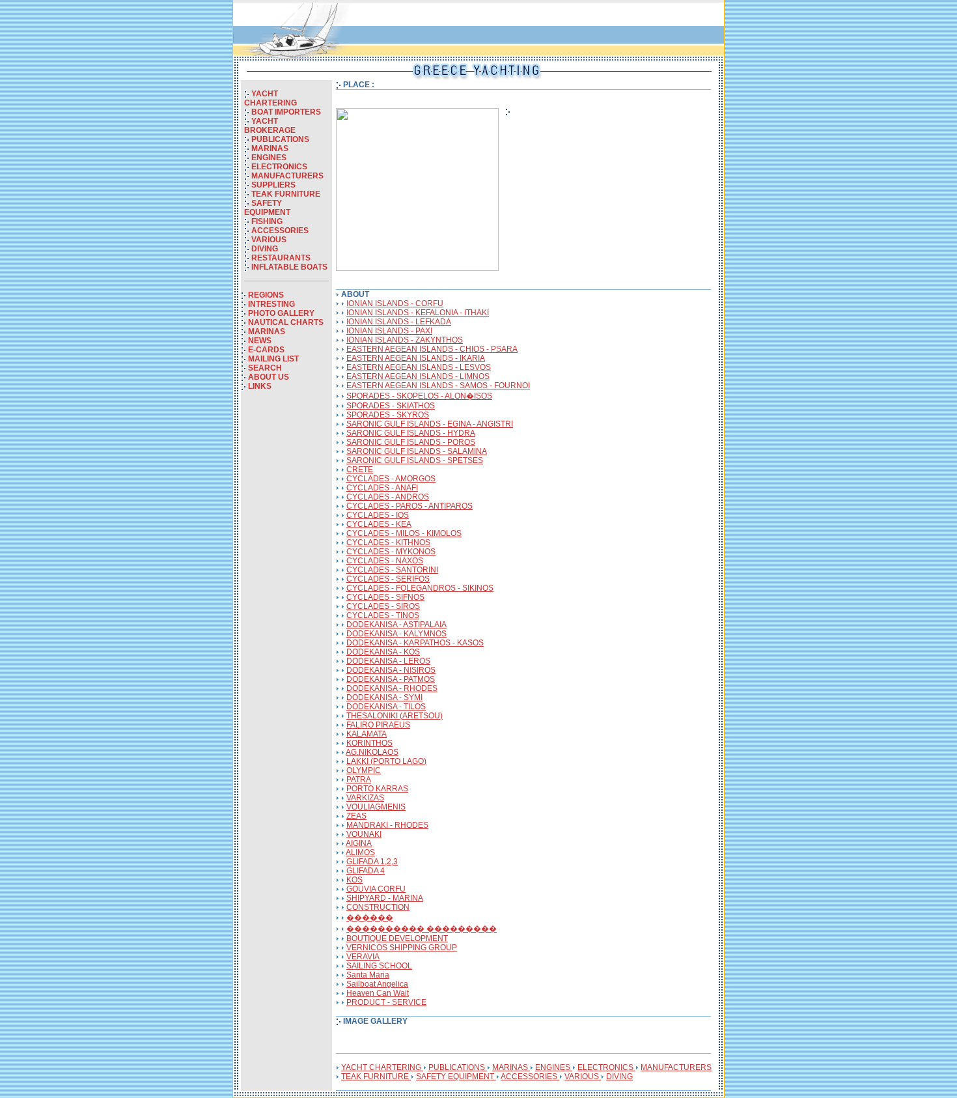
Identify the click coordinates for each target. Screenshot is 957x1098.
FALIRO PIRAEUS (378, 724)
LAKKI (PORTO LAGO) (386, 761)
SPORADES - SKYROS (387, 414)
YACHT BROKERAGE (270, 126)
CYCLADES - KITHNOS (388, 542)
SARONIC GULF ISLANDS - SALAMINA (416, 451)
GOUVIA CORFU (376, 889)
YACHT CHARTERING (270, 98)
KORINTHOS (369, 743)
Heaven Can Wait (377, 993)
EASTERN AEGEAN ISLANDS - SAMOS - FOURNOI (438, 385)
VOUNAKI (363, 834)
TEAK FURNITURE (285, 194)
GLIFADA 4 (365, 870)
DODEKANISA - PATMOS (390, 679)
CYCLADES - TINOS (382, 615)
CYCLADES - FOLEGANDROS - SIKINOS (419, 588)
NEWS (259, 340)
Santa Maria (367, 974)
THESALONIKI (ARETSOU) (394, 715)
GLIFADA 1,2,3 (372, 861)
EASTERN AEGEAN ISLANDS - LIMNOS (418, 376)
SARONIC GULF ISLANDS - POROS (410, 442)
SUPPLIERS (273, 185)
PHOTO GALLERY (281, 313)
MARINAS (269, 148)
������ (369, 917)
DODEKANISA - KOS (383, 651)
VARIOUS (268, 239)
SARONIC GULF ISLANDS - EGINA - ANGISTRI (429, 424)
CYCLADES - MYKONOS (391, 551)
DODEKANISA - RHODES (391, 688)
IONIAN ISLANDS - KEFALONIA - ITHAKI (417, 312)
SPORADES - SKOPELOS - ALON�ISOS (419, 396)
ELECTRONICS (279, 166)
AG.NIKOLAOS (372, 752)
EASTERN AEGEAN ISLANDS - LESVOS (418, 367)
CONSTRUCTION (377, 907)
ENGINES (268, 157)
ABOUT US (268, 377)
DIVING (264, 248)
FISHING (267, 221)
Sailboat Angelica (377, 984)
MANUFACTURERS (287, 175)
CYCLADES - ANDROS (387, 496)
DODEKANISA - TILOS (386, 706)
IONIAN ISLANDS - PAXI (389, 330)
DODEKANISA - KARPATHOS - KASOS (415, 642)
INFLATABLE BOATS (289, 267)
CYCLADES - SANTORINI (392, 569)
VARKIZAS (365, 797)
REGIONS (266, 295)
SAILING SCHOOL (379, 965)
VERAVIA (363, 956)
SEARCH (265, 368)
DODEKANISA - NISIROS (391, 670)
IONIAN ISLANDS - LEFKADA (398, 321)
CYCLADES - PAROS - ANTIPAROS (409, 506)
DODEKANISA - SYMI (384, 697)
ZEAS (356, 816)
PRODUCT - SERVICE (386, 1002)
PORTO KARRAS (377, 788)
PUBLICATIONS (280, 139)
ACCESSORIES (280, 230)
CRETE (359, 469)
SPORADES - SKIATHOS (390, 405)
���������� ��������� (421, 928)
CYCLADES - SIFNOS (385, 597)
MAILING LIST (273, 358)
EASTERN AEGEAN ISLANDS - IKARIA (415, 358)
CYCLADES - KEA (378, 524)
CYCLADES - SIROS (383, 606)
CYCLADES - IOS (377, 515)
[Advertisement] (286, 604)
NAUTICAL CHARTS (286, 322)
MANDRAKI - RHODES (387, 825)
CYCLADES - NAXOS (384, 560)
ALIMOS (360, 852)
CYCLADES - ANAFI (382, 487)
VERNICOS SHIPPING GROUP (401, 947)
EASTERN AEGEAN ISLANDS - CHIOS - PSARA (432, 349)
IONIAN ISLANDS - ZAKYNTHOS (404, 340)
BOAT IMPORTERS (286, 112)
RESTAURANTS (281, 257)
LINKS (259, 386)
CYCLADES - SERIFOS (388, 579)
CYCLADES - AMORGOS (391, 478)
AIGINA (359, 843)
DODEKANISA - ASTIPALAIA (396, 624)
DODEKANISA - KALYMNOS (396, 633)
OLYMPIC (363, 770)
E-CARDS (266, 349)
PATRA (358, 779)
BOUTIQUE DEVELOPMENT (397, 938)
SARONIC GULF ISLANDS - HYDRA (410, 433)
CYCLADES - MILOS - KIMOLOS (404, 533)
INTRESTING (271, 304)
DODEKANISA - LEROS (388, 661)
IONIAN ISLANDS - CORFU (394, 303)
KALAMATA (366, 734)
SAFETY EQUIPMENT (267, 208)
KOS (354, 879)
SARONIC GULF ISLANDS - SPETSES (414, 460)
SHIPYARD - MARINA (384, 898)
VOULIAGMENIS (376, 806)
